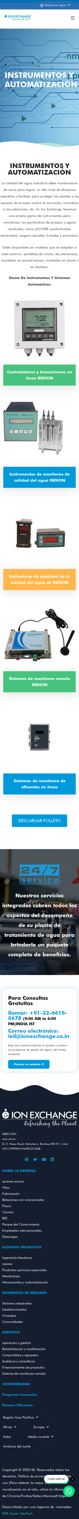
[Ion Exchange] (17, 17)
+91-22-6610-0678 (37, 1015)
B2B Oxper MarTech (17, 1513)
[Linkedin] (52, 1159)
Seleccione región (56, 5)
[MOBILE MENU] (73, 17)
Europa (39, 1427)
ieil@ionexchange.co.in (38, 1036)
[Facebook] (27, 1159)
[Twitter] (35, 1159)
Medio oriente (38, 1437)
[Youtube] (44, 1159)
